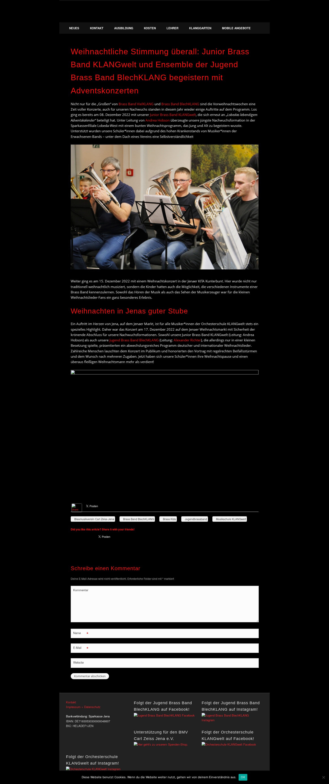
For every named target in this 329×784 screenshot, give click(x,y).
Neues (74, 28)
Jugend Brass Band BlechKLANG (134, 340)
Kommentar (80, 590)
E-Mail (81, 648)
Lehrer (172, 28)
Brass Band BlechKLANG (180, 104)
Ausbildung (123, 28)
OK (243, 777)
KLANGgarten (200, 28)
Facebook (249, 17)
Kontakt (96, 28)
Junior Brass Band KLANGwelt (173, 114)
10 (187, 274)
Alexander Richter (187, 340)
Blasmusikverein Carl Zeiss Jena (94, 519)
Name (81, 633)
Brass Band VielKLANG (136, 104)
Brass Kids (169, 519)
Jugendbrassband (196, 519)
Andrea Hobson (157, 120)
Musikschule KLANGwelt (231, 519)
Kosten (150, 28)
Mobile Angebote (236, 28)
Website (78, 662)
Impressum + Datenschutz (83, 707)
